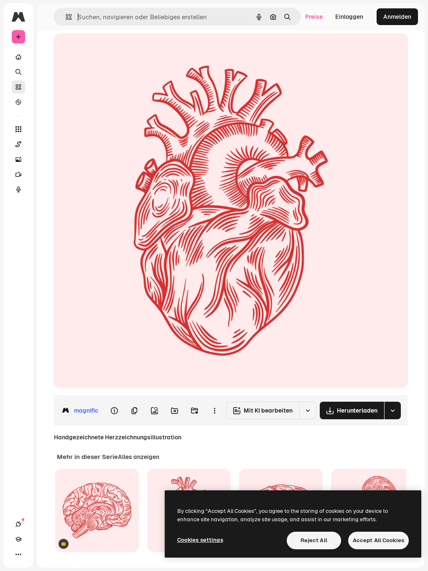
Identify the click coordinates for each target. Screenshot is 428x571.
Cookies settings (200, 539)
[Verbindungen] (18, 524)
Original (107, 49)
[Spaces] (18, 144)
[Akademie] (18, 539)
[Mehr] (18, 554)
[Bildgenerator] (18, 159)
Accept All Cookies (378, 540)
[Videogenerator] (18, 174)
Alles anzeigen (138, 457)
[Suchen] (18, 72)
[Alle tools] (18, 129)
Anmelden (397, 16)
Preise (314, 16)
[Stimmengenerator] (18, 189)
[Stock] (18, 87)
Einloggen (349, 16)
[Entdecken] (18, 102)
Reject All (314, 540)
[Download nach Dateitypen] (392, 410)
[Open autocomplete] (65, 17)
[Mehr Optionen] (214, 410)
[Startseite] (18, 57)
